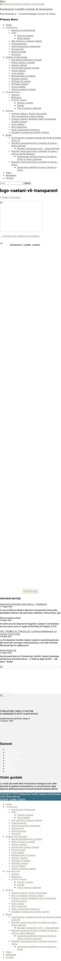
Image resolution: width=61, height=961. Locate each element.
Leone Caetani (18, 70)
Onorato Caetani (19, 78)
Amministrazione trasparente (25, 46)
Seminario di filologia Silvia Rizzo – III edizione (23, 604)
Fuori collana (17, 124)
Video (8, 172)
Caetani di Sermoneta (16, 57)
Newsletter (11, 175)
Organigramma (19, 43)
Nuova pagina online (10, 617)
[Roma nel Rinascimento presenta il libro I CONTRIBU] (30, 283)
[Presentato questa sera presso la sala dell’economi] (30, 581)
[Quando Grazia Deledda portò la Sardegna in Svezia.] (30, 447)
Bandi (8, 135)
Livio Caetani (17, 73)
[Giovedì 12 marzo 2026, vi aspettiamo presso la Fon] (30, 413)
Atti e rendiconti (19, 127)
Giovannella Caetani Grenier (25, 68)
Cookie (13, 799)
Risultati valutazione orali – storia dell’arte (38, 148)
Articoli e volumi (25, 103)
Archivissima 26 (8, 650)
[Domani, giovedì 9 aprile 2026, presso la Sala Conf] (30, 377)
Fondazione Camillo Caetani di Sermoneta (26, 9)
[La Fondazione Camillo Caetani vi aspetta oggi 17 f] (30, 518)
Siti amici (16, 54)
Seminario (11, 771)
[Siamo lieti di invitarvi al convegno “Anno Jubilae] (30, 561)
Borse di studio (18, 51)
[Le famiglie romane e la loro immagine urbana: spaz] (30, 340)
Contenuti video (13, 752)
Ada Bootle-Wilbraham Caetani (26, 60)
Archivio (15, 94)
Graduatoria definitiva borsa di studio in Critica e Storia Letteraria (37, 158)
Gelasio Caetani (19, 65)
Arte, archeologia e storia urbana (27, 116)
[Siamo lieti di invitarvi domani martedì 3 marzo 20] (30, 465)
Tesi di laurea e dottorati (29, 108)
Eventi (9, 760)
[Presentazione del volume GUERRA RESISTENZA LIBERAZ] (30, 295)
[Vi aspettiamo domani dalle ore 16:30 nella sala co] (30, 499)
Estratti (20, 105)
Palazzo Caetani (25, 35)
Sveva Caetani (18, 86)
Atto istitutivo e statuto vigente (26, 41)
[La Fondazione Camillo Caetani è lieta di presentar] (30, 357)
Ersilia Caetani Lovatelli (23, 62)
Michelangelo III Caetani (23, 76)
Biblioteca (16, 97)
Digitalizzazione (14, 758)
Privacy (22, 799)
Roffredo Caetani (19, 84)
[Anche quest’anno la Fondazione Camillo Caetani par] (30, 264)
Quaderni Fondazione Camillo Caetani (30, 132)
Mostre (9, 763)
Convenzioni (17, 49)
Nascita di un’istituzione (23, 30)
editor (18, 197)
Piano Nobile (23, 38)
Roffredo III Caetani (21, 81)
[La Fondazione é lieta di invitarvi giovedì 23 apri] (30, 328)
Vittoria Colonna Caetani (23, 89)
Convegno (11, 755)
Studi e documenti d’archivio (25, 129)
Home (9, 25)
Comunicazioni (13, 750)
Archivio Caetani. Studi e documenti (29, 113)
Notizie (9, 766)
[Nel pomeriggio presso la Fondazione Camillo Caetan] (30, 316)
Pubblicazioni (12, 768)
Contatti (10, 178)
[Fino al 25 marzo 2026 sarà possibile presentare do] (30, 484)
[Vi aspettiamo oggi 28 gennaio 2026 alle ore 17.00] (30, 538)
